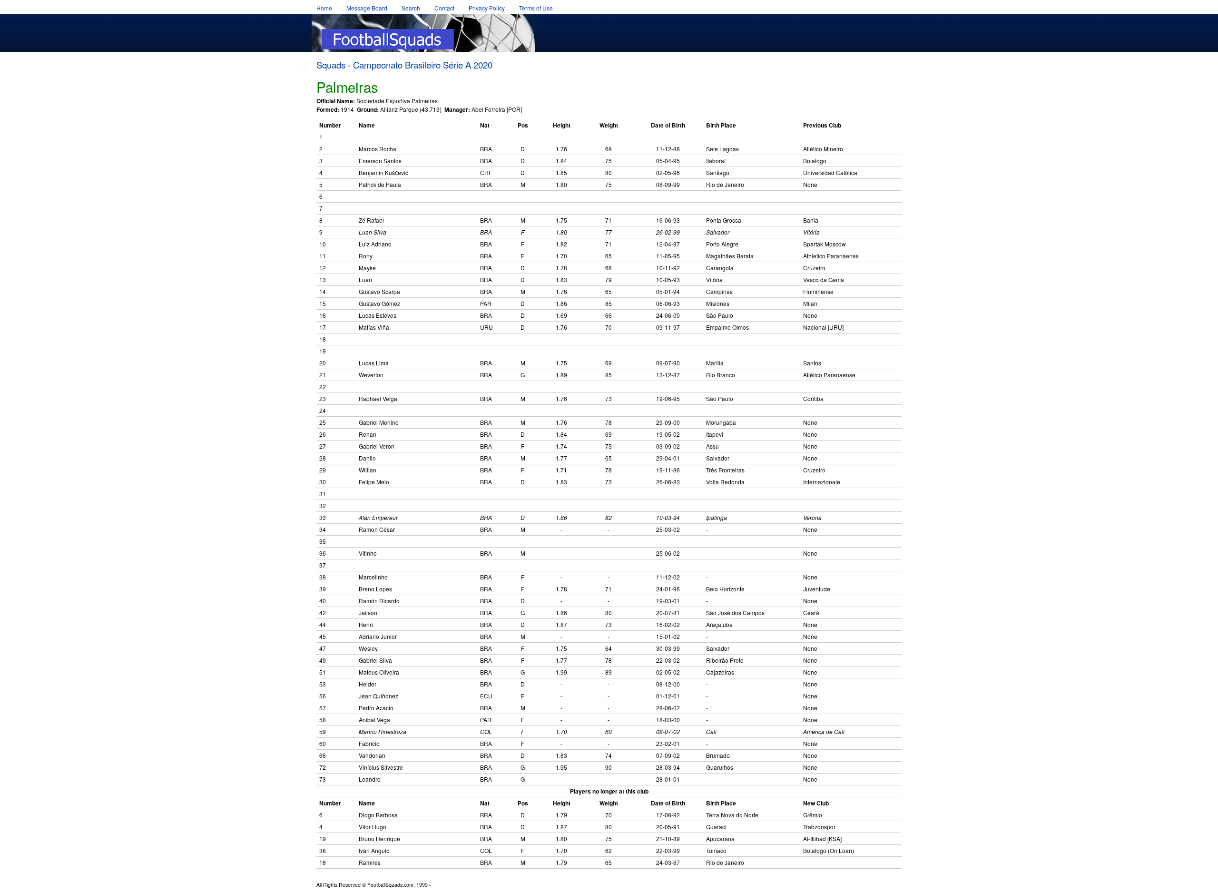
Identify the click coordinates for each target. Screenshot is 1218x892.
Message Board (366, 8)
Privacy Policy (487, 8)
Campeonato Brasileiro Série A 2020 (422, 65)
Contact (444, 8)
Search (411, 8)
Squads (330, 65)
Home (324, 8)
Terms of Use (536, 8)
